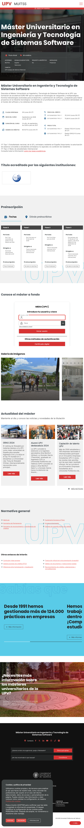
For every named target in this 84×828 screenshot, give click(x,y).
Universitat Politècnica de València (70, 818)
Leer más (13, 474)
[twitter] (39, 741)
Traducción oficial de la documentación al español (61, 560)
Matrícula (6, 520)
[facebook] (35, 741)
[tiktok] (55, 741)
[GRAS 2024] (14, 432)
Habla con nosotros (43, 8)
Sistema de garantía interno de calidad (58, 526)
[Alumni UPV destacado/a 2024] (42, 432)
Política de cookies (13, 801)
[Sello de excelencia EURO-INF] (16, 179)
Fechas (12, 216)
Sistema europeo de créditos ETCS (15, 564)
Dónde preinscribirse (40, 216)
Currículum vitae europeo (11, 560)
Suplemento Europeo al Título (55, 520)
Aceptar (10, 820)
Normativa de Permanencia (12, 523)
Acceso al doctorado (52, 523)
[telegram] (59, 741)
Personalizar (34, 820)
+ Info (75, 823)
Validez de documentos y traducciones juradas (60, 564)
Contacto (30, 741)
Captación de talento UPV (69, 444)
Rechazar (21, 820)
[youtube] (47, 741)
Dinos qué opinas (63, 750)
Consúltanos (63, 757)
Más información (15, 627)
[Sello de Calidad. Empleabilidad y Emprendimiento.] (59, 806)
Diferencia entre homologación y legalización (18, 567)
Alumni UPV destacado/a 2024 (40, 444)
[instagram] (51, 741)
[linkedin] (43, 741)
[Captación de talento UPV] (70, 432)
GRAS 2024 (8, 443)
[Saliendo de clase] (30, 400)
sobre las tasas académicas (34, 151)
